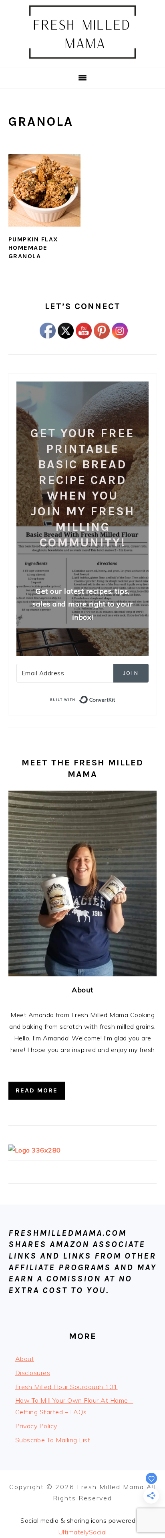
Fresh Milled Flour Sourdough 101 (66, 1387)
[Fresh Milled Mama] (82, 58)
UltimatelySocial (82, 1532)
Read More (37, 1090)
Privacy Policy (36, 1426)
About (82, 989)
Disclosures (32, 1373)
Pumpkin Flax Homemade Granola (33, 247)
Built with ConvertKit (115, 699)
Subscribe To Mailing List (53, 1440)
